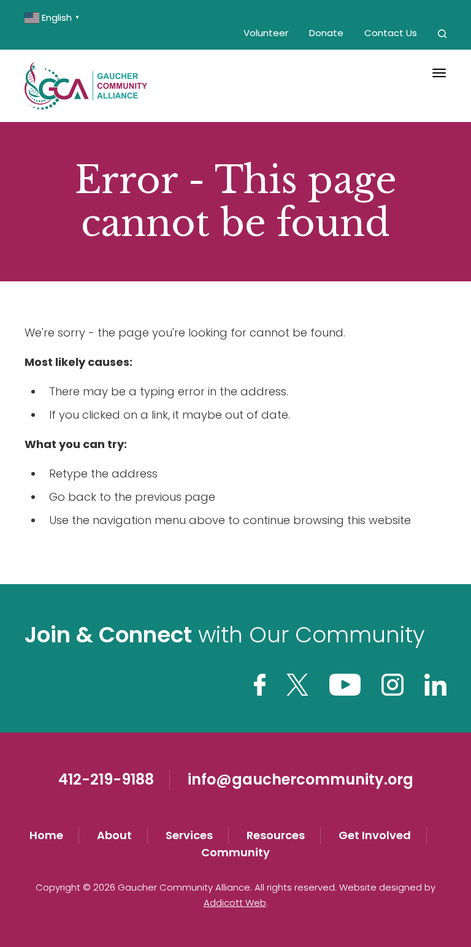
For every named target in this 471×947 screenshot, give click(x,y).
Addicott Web (235, 902)
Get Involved (375, 835)
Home (46, 835)
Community (235, 852)
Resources (276, 835)
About (114, 835)
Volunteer (265, 32)
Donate (326, 32)
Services (189, 835)
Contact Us (390, 32)
